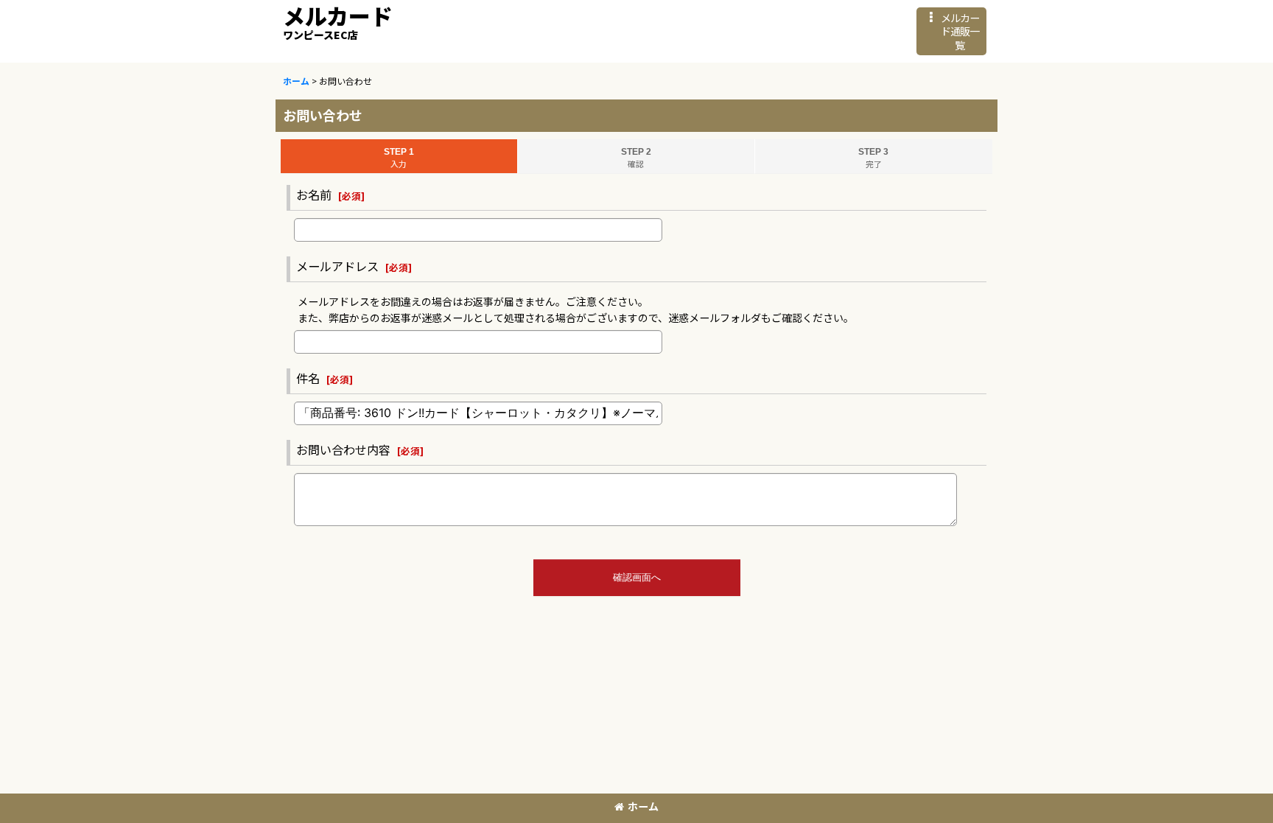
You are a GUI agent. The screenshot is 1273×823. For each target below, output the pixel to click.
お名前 (314, 194)
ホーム (643, 806)
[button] (951, 31)
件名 (308, 378)
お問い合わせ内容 (343, 449)
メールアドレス (337, 266)
